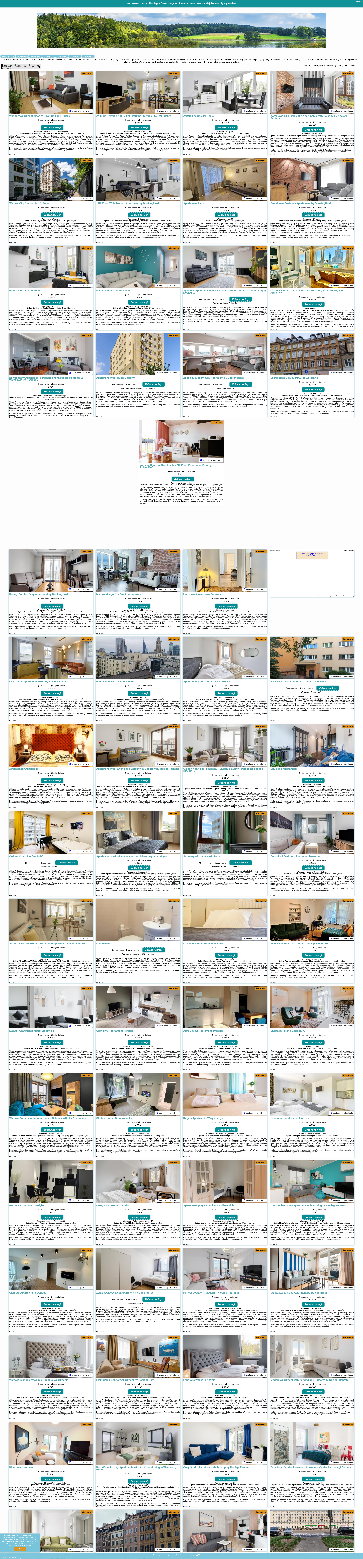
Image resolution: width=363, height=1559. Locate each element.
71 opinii (74, 699)
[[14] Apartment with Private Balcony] (138, 354)
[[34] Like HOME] (138, 920)
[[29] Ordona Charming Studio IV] (51, 832)
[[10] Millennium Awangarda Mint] (138, 267)
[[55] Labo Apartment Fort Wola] (225, 1356)
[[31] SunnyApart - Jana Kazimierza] (225, 832)
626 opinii (74, 1398)
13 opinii (67, 221)
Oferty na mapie (22, 56)
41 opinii (342, 1485)
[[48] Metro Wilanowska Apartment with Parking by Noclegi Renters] (312, 1181)
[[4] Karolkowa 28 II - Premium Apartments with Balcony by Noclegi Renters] (312, 92)
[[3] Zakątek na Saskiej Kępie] (225, 92)
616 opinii (241, 1136)
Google (34, 1535)
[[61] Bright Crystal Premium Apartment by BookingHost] (51, 1531)
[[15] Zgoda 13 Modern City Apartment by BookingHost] (225, 354)
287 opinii (64, 787)
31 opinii (250, 1485)
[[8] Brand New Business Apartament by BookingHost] (312, 179)
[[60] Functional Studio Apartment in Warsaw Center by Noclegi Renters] (312, 1443)
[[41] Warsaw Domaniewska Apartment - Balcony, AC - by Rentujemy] (51, 1094)
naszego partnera (66, 150)
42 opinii (165, 874)
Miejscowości (35, 56)
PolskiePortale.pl (15, 1558)
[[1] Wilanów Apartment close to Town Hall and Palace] (51, 92)
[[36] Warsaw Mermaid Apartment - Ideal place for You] (312, 920)
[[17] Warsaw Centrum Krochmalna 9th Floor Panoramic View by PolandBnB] (181, 441)
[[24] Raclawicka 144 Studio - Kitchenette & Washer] (312, 658)
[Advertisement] (181, 528)
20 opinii (335, 221)
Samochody (62, 56)
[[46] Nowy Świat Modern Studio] (138, 1181)
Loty (48, 56)
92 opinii (247, 1310)
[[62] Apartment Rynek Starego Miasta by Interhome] (138, 1531)
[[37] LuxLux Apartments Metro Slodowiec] (51, 1007)
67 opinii (344, 136)
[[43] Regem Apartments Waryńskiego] (225, 1094)
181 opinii (241, 1048)
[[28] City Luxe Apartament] (312, 745)
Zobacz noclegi (52, 127)
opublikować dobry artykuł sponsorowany (342, 596)
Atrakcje (75, 56)
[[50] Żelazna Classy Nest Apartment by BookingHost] (138, 1269)
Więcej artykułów (275, 550)
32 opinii (243, 699)
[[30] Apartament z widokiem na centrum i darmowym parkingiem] (138, 832)
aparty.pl (359, 1)
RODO (28, 1546)
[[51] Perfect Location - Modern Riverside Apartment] (225, 1269)
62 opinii (162, 221)
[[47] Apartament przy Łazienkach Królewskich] (225, 1181)
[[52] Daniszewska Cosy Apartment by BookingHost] (312, 1269)
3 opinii (341, 1398)
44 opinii (327, 1048)
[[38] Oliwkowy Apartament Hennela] (138, 1007)
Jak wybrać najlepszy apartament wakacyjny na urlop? (312, 555)
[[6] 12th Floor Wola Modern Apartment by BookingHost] (138, 179)
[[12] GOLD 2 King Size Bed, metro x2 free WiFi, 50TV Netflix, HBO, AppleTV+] (312, 267)
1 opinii (166, 134)
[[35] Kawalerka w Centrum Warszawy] (225, 920)
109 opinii (156, 612)
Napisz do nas (205, 1555)
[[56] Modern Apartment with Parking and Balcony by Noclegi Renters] (312, 1356)
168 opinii (241, 961)
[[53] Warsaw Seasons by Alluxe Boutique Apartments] (51, 1356)
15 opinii (335, 961)
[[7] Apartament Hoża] (225, 179)
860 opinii (262, 789)
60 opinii (213, 485)
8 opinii (79, 961)
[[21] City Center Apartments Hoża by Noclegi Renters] (51, 658)
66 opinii (238, 1398)
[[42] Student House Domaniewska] (138, 1094)
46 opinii (153, 1048)
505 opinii (153, 1136)
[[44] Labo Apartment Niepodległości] (312, 1094)
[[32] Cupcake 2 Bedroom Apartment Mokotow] (312, 832)
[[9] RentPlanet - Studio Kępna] (51, 267)
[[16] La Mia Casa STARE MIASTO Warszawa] (312, 354)
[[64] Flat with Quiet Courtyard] (312, 1531)
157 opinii (331, 395)
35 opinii (241, 612)
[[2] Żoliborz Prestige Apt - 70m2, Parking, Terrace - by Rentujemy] (138, 92)
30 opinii (73, 612)
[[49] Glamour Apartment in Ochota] (51, 1269)
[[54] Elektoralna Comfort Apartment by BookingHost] (138, 1356)
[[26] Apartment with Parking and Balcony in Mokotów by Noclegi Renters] (138, 745)
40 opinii (69, 1048)
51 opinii (66, 1310)
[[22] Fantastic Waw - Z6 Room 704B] (138, 658)
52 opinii (328, 1136)
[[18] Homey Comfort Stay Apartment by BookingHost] (51, 570)
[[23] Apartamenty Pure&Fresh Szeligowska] (225, 658)
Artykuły (88, 56)
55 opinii (74, 134)
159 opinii (238, 134)
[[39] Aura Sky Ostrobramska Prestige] (225, 1007)
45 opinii (235, 221)
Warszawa (86, 73)
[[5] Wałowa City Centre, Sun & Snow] (51, 179)
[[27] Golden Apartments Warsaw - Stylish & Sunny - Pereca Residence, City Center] (225, 745)
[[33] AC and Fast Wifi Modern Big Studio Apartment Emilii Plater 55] (51, 920)
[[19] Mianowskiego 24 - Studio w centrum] (138, 570)
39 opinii (151, 1223)
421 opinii (152, 308)
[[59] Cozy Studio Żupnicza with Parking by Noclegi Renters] (225, 1443)
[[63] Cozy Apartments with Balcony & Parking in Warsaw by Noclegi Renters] (225, 1531)
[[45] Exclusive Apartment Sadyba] (51, 1181)
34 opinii (340, 1223)
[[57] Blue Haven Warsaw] (51, 1443)
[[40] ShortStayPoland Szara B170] (312, 1007)
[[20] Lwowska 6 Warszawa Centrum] (225, 570)
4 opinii (332, 874)
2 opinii (324, 787)
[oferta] (70, 111)
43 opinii (168, 787)
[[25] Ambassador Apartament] (51, 745)
